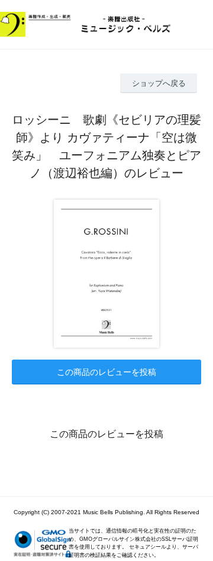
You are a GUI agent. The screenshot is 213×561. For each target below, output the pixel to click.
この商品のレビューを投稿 (106, 372)
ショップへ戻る (159, 83)
